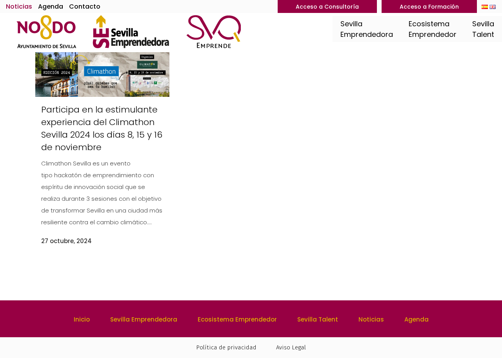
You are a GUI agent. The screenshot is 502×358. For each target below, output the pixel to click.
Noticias (19, 6)
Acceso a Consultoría (327, 7)
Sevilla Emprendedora (143, 319)
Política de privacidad (226, 347)
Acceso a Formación (429, 7)
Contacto (84, 6)
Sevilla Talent (317, 319)
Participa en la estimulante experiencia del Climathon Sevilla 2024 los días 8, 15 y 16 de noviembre (101, 128)
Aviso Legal (291, 347)
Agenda (50, 6)
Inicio (82, 319)
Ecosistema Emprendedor (237, 319)
